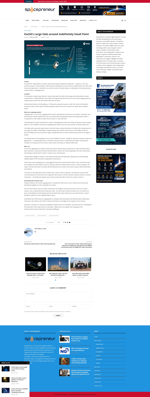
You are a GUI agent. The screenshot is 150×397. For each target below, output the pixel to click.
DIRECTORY (73, 20)
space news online (54, 215)
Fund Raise (99, 359)
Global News (99, 344)
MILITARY (46, 20)
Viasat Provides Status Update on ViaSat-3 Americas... (18, 379)
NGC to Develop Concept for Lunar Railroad (80, 349)
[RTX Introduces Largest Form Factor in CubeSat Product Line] (64, 339)
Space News (35, 20)
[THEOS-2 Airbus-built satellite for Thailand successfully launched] (64, 361)
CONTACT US (93, 20)
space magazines (42, 215)
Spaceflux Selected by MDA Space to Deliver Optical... (80, 274)
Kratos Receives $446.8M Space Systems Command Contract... (19, 390)
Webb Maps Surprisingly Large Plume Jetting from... (19, 368)
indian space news (30, 215)
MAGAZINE (64, 20)
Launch (98, 355)
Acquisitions (99, 352)
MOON (98, 363)
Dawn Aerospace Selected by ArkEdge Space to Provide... (35, 274)
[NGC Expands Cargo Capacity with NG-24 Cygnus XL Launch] (58, 264)
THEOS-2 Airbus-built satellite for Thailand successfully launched (79, 361)
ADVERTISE (83, 20)
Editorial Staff (34, 37)
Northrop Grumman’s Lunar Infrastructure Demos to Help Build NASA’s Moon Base (61, 1)
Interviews (55, 20)
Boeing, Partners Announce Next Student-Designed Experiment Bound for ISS (80, 372)
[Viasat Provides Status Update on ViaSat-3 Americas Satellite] (6, 379)
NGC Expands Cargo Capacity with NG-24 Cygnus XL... (58, 274)
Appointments (100, 348)
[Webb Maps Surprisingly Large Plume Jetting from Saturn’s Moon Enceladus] (6, 368)
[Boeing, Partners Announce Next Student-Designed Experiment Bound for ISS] (64, 372)
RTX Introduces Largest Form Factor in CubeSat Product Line (79, 339)
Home (27, 20)
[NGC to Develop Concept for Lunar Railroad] (64, 350)
